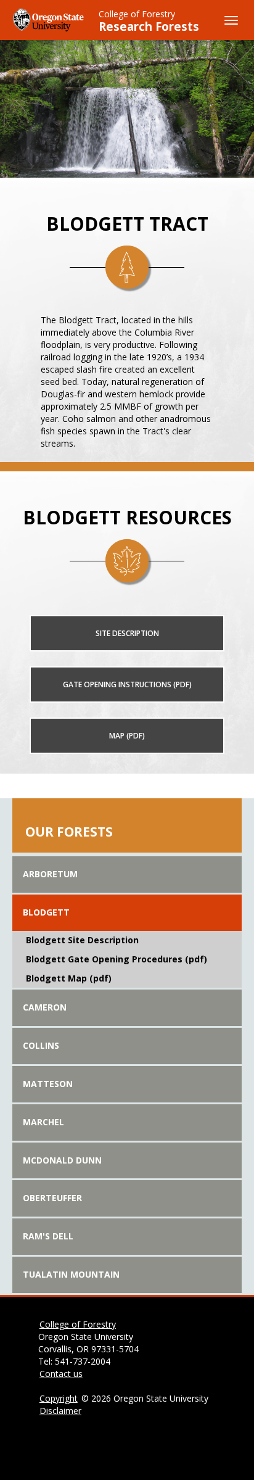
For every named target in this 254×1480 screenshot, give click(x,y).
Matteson (48, 1083)
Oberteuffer (52, 1198)
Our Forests (69, 831)
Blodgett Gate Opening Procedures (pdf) (116, 959)
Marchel (43, 1122)
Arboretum (50, 874)
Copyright (58, 1398)
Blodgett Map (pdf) (69, 978)
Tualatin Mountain (71, 1274)
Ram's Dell (48, 1236)
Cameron (45, 1007)
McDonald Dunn (62, 1160)
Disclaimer (60, 1410)
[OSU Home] (49, 19)
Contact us (61, 1373)
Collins (41, 1045)
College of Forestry (137, 14)
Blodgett (46, 912)
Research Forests (149, 26)
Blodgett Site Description (82, 940)
